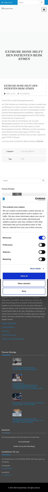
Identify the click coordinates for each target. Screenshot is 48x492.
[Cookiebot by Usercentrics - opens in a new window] (35, 198)
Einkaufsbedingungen (9, 335)
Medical (31, 151)
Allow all (24, 276)
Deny (24, 291)
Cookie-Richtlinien (8, 327)
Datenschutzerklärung (9, 323)
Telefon (9, 468)
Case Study (24, 151)
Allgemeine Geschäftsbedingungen (13, 339)
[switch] (42, 245)
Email (4, 468)
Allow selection (24, 283)
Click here (39, 141)
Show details (35, 269)
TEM (22, 159)
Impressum (5, 331)
